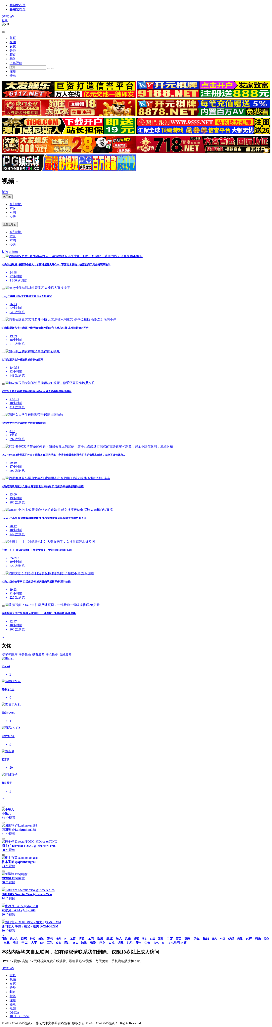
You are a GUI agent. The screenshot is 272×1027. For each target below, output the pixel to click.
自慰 (24, 938)
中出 (25, 942)
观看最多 (38, 654)
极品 (206, 938)
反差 (128, 938)
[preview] (3, 257)
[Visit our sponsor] (69, 96)
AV (8, 16)
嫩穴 (214, 938)
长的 (5, 252)
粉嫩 (41, 938)
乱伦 (129, 942)
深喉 (136, 938)
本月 (13, 208)
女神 (249, 938)
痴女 (58, 942)
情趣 (81, 938)
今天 (13, 216)
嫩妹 (75, 942)
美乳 (156, 942)
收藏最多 (65, 654)
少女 (147, 942)
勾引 (222, 938)
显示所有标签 (177, 942)
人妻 (34, 942)
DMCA (14, 1012)
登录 (5, 20)
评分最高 (24, 654)
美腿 (240, 938)
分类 (13, 50)
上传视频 (16, 63)
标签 (13, 59)
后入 (119, 938)
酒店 (178, 938)
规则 (13, 1008)
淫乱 (160, 938)
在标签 (13, 252)
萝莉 (50, 938)
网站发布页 (17, 5)
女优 (13, 46)
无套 (73, 938)
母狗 (138, 942)
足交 (266, 938)
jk (65, 938)
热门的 (7, 196)
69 (163, 942)
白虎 (111, 942)
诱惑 (187, 938)
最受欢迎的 (9, 224)
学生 (197, 938)
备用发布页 (17, 9)
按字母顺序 (10, 654)
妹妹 (84, 942)
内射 (102, 942)
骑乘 (258, 938)
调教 (121, 942)
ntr (42, 942)
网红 (67, 942)
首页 (13, 38)
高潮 (93, 942)
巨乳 (50, 942)
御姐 (32, 938)
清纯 (15, 942)
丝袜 (7, 942)
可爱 (4, 938)
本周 (13, 212)
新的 (5, 192)
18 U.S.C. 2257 (19, 1016)
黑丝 (109, 938)
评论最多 (51, 654)
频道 (13, 54)
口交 (169, 938)
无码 (91, 938)
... (3, 636)
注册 (13, 71)
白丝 (152, 938)
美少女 (14, 938)
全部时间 (16, 204)
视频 (13, 42)
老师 (58, 938)
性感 (100, 938)
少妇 (231, 938)
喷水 (144, 938)
